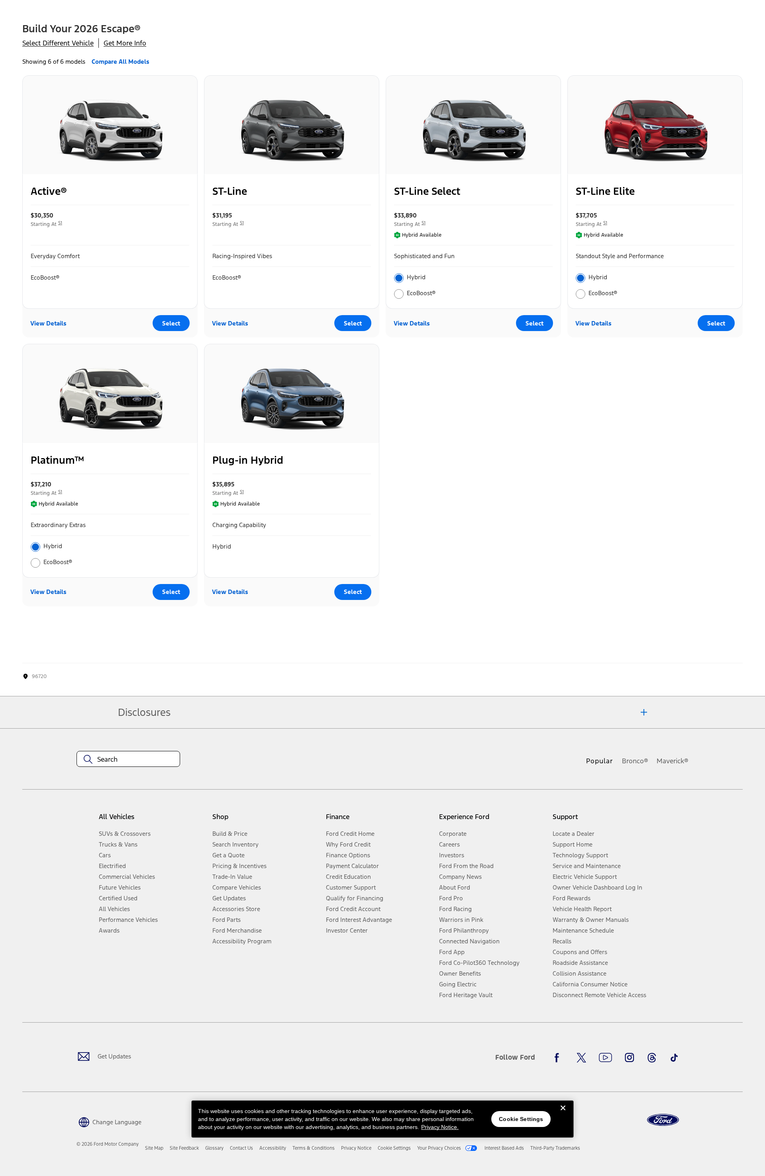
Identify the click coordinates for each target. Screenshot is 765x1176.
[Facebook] (559, 1057)
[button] (108, 1121)
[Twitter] (581, 1057)
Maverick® (672, 761)
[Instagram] (629, 1057)
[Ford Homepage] (663, 1120)
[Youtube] (605, 1057)
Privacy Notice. (440, 1127)
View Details (48, 323)
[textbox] (128, 759)
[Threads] (652, 1057)
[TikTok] (674, 1057)
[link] (154, 1148)
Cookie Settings (521, 1119)
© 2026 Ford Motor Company (107, 1144)
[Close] (563, 1114)
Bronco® (635, 761)
